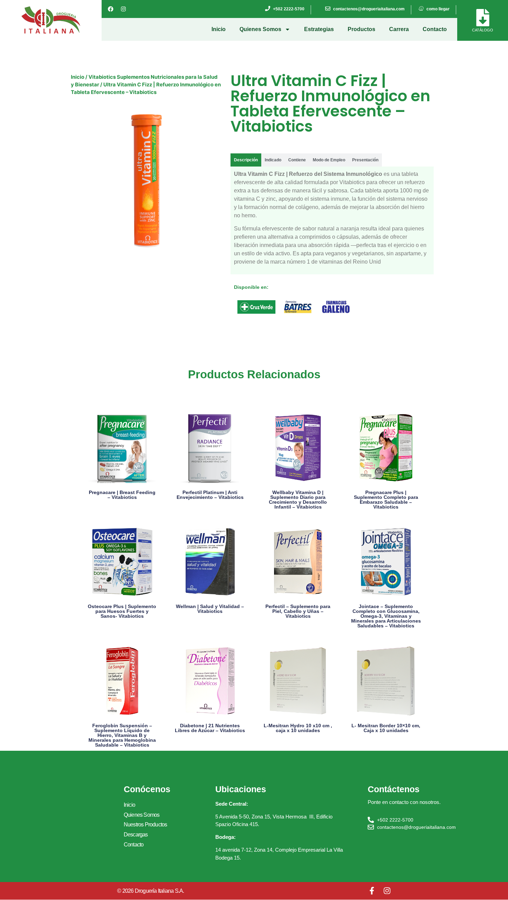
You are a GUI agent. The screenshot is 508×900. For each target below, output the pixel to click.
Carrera (399, 29)
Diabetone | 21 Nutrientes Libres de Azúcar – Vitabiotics (210, 728)
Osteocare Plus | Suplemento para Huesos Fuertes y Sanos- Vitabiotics (122, 611)
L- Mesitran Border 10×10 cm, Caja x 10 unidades (385, 728)
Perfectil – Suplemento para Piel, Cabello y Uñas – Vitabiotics (297, 611)
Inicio (218, 29)
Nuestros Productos (145, 824)
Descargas (136, 834)
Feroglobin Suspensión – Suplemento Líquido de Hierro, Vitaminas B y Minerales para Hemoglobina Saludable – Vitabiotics (122, 735)
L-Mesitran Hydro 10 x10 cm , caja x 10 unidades (298, 728)
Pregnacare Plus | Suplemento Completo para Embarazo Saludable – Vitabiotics (386, 500)
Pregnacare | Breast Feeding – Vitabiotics (122, 495)
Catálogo (482, 30)
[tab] (246, 160)
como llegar (438, 9)
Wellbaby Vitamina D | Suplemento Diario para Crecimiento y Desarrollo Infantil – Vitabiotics (298, 500)
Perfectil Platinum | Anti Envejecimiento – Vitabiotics (210, 495)
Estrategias (319, 29)
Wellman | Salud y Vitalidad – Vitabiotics (210, 609)
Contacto (435, 29)
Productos (361, 29)
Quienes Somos (260, 29)
